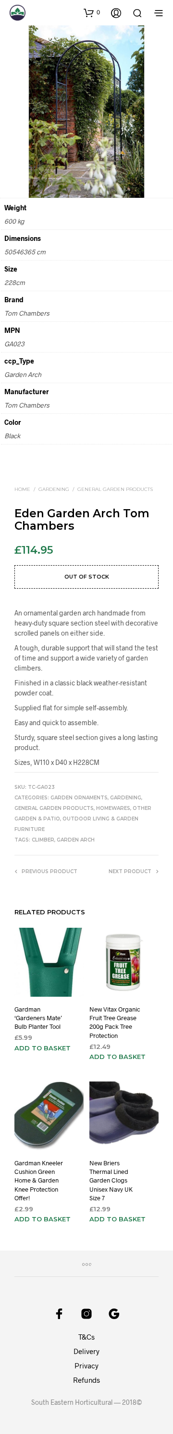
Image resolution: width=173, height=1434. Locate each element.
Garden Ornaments (79, 798)
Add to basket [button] (42, 1048)
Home (22, 489)
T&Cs (86, 1336)
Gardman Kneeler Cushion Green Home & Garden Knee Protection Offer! (38, 1180)
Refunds (86, 1380)
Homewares (113, 808)
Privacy (86, 1365)
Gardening (53, 489)
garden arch (76, 840)
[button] (92, 12)
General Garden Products (115, 489)
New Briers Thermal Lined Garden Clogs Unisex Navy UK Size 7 (111, 1180)
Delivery (86, 1351)
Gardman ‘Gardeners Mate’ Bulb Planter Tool (38, 1017)
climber (43, 840)
